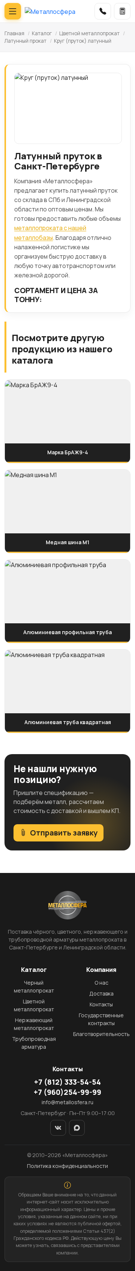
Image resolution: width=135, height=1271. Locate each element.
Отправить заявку (64, 833)
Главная (14, 33)
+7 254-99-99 (67, 1092)
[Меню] (12, 11)
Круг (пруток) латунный (82, 40)
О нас (101, 982)
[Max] (77, 1128)
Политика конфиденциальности (67, 1165)
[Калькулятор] (122, 11)
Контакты (101, 1004)
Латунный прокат (25, 40)
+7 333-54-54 (67, 1082)
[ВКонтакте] (58, 1128)
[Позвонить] (102, 11)
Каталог (42, 33)
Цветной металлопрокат (89, 33)
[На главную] (50, 11)
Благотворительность (101, 1033)
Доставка (101, 993)
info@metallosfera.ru (67, 1102)
